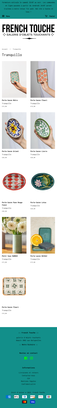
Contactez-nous (28, 375)
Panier (52, 16)
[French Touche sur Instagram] (31, 359)
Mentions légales (28, 381)
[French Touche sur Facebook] (25, 359)
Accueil (5, 49)
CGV (28, 378)
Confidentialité (29, 384)
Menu (7, 16)
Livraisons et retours (28, 372)
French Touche (39, 392)
